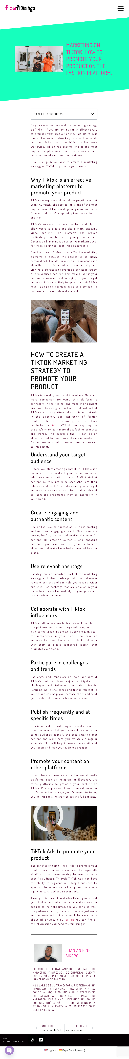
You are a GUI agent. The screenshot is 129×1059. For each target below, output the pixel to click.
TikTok (55, 425)
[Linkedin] (41, 1039)
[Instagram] (32, 1039)
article (70, 919)
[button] (121, 8)
